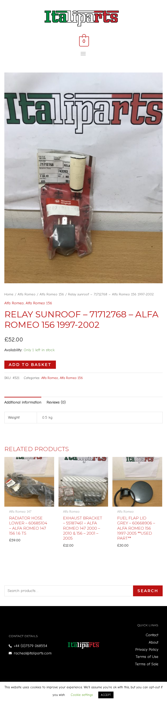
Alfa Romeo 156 (52, 294)
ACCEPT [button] (106, 695)
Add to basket (30, 364)
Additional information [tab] (22, 402)
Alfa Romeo (26, 294)
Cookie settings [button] (82, 695)
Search (147, 590)
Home (8, 294)
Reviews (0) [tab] (56, 402)
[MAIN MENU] (84, 54)
